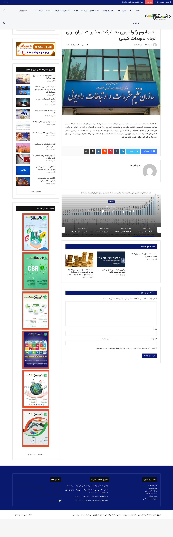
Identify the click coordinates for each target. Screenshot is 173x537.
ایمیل (154, 339)
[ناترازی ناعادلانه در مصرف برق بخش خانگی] (23, 148)
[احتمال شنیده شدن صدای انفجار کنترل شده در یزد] (23, 170)
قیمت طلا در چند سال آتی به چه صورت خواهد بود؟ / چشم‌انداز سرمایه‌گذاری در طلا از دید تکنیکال (80, 272)
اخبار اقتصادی (152, 488)
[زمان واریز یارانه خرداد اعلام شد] (23, 114)
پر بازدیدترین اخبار (151, 491)
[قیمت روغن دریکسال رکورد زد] (23, 125)
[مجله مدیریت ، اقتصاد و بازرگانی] (157, 17)
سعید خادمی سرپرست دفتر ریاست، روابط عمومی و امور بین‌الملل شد (45, 89)
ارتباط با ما (39, 11)
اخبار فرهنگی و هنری (150, 499)
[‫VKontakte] (98, 151)
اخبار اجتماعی (152, 485)
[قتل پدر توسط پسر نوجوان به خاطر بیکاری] (23, 159)
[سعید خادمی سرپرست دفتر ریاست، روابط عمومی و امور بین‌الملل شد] (23, 90)
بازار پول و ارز (108, 11)
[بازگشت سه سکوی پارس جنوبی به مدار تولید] (23, 181)
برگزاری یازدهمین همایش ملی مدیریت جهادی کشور (113, 270)
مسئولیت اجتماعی (151, 493)
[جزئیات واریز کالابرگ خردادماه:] (23, 136)
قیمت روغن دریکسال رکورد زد (44, 121)
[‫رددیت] (104, 151)
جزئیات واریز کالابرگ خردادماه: (111, 211)
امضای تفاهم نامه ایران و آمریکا (132, 2)
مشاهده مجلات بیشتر (35, 454)
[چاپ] (86, 151)
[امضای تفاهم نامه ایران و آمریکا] (23, 102)
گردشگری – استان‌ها (62, 11)
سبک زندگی (153, 496)
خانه (137, 11)
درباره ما (136, 23)
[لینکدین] (122, 151)
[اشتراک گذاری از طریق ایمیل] (92, 151)
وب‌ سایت (105, 339)
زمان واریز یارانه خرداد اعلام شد (96, 500)
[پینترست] (110, 151)
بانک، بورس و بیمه (124, 11)
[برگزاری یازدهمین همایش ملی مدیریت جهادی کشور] (111, 259)
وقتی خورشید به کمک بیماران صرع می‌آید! (92, 485)
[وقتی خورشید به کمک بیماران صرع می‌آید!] (23, 79)
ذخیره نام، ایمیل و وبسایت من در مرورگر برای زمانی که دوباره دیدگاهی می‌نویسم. (126, 348)
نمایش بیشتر (36, 191)
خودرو (76, 11)
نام (155, 329)
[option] (111, 211)
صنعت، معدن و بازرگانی (91, 11)
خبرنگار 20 (148, 45)
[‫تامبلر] (116, 151)
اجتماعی (111, 202)
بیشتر (49, 11)
